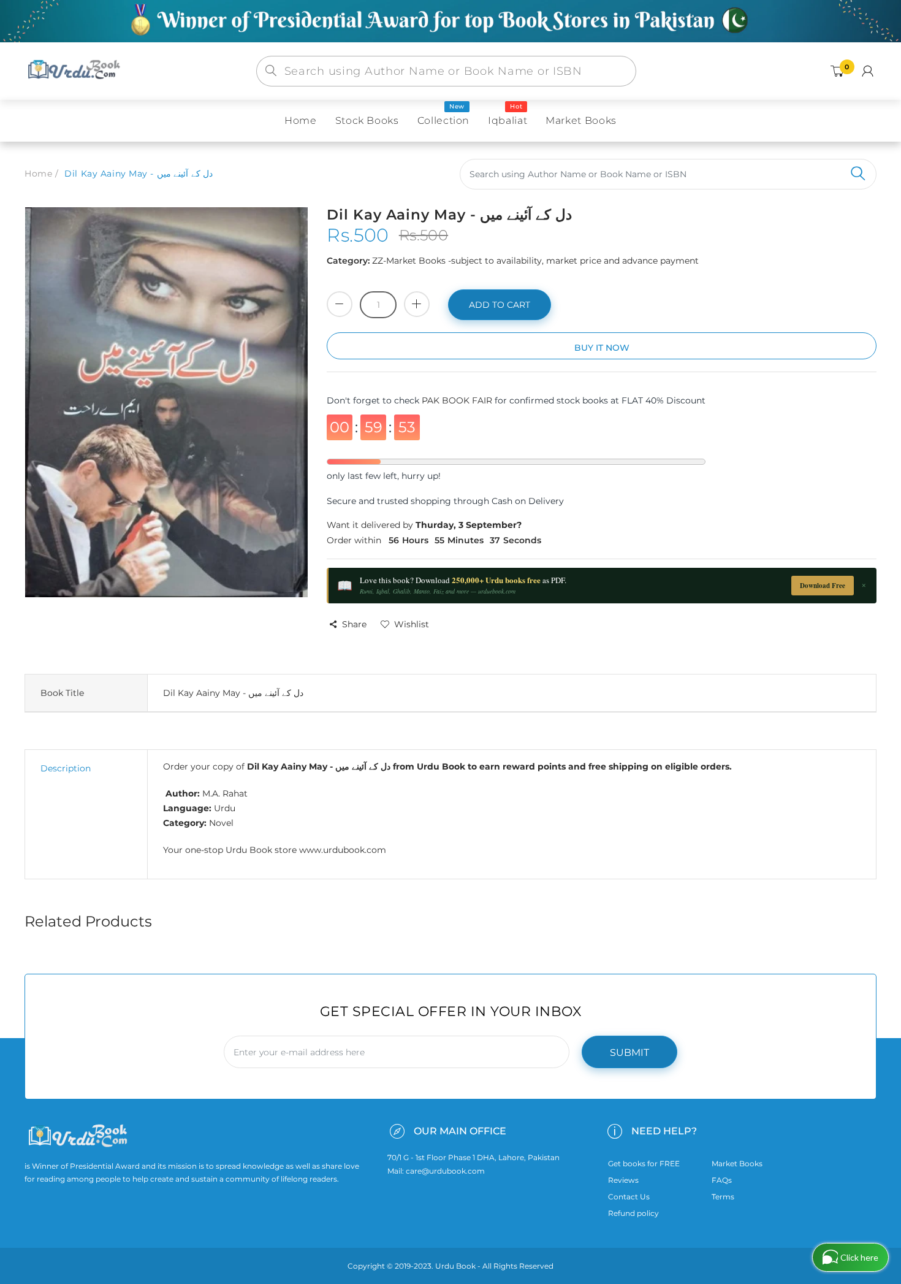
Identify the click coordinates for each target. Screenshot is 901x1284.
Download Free (822, 585)
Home (38, 173)
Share (354, 624)
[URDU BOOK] (75, 70)
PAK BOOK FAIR (458, 400)
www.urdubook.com (342, 849)
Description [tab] (65, 768)
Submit (629, 1052)
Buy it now (601, 347)
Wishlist (411, 624)
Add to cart (499, 304)
